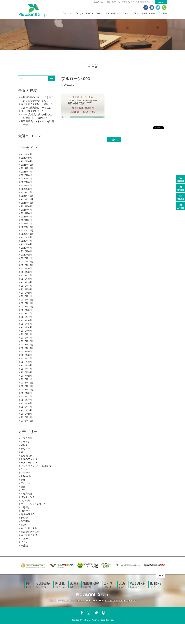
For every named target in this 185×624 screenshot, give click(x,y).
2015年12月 (27, 420)
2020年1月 (26, 258)
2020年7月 (26, 240)
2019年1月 (26, 296)
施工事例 (25, 521)
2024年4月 (26, 171)
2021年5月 (26, 209)
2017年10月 (27, 348)
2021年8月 (26, 206)
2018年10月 (27, 306)
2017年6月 (26, 361)
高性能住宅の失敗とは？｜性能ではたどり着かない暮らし (37, 98)
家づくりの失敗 (29, 528)
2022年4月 (26, 185)
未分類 (24, 545)
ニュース (25, 538)
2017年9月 (26, 351)
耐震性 (24, 524)
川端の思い (26, 476)
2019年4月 (26, 285)
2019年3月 (26, 289)
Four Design (76, 13)
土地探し (25, 507)
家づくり (25, 448)
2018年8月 (26, 313)
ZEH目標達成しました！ (33, 111)
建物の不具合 (28, 514)
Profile (89, 13)
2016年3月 (26, 410)
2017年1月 (26, 379)
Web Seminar (149, 13)
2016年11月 (27, 386)
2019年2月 (26, 292)
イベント (25, 542)
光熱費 (24, 517)
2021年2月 (26, 220)
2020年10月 (27, 233)
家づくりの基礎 (29, 535)
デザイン (25, 441)
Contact (126, 13)
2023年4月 (26, 175)
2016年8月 (26, 396)
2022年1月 (26, 192)
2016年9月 (26, 393)
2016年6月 (26, 403)
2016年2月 (26, 413)
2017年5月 (26, 365)
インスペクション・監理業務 (36, 465)
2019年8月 (26, 272)
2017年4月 (26, 368)
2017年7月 (26, 358)
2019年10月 (27, 265)
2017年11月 (27, 344)
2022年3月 (26, 189)
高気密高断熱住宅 (30, 531)
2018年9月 (26, 310)
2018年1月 (26, 337)
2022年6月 (26, 182)
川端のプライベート (31, 459)
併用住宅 (25, 510)
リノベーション (29, 462)
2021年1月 (26, 223)
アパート (25, 483)
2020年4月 (26, 251)
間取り (24, 479)
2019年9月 (26, 268)
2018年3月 (26, 330)
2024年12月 (27, 164)
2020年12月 (27, 227)
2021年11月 (27, 199)
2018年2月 (26, 334)
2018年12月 (27, 299)
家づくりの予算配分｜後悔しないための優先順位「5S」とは (37, 105)
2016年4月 (26, 406)
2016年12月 (27, 382)
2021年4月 (26, 213)
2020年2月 (26, 254)
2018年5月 (26, 323)
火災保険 (25, 500)
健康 (23, 486)
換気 (23, 490)
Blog (136, 13)
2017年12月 (27, 341)
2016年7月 (26, 399)
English (161, 2)
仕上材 (24, 469)
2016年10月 (27, 389)
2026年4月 (26, 154)
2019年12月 (27, 261)
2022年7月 (26, 178)
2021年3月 (26, 216)
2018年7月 (26, 316)
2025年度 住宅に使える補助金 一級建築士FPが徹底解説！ (36, 116)
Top (65, 13)
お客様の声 (26, 455)
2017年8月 (26, 355)
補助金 (24, 445)
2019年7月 (26, 275)
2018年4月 (26, 327)
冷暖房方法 (26, 493)
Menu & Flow (112, 13)
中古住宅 (25, 472)
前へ (114, 139)
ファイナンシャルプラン (33, 504)
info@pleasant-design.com (120, 600)
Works (99, 13)
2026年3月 (26, 157)
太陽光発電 (26, 438)
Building (163, 13)
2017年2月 (26, 375)
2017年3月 (26, 372)
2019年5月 (26, 282)
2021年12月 (27, 195)
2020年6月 (26, 244)
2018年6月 (26, 320)
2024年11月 (27, 168)
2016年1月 (26, 417)
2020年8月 (26, 237)
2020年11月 (27, 230)
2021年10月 (27, 202)
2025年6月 (26, 161)
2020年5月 (26, 247)
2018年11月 (27, 303)
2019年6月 (26, 278)
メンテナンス (28, 497)
